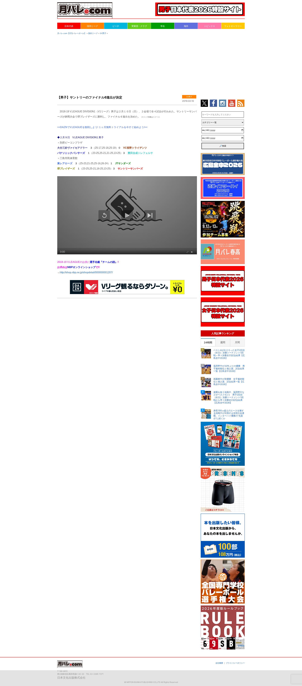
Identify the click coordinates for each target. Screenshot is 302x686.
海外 (186, 26)
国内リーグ (92, 26)
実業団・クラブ (139, 26)
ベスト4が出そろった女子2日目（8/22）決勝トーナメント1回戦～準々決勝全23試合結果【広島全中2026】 (229, 354)
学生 (162, 26)
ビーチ (115, 26)
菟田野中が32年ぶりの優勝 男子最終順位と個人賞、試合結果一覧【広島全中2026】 (229, 368)
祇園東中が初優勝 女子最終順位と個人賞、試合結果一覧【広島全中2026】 (228, 382)
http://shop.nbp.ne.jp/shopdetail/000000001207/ (86, 272)
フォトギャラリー (233, 26)
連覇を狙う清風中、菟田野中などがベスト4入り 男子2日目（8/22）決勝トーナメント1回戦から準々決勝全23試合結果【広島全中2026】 (228, 397)
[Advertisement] (151, 62)
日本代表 (68, 26)
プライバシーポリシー (235, 663)
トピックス (209, 26)
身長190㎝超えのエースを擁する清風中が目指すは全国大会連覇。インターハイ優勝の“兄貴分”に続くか (228, 414)
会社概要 (219, 663)
